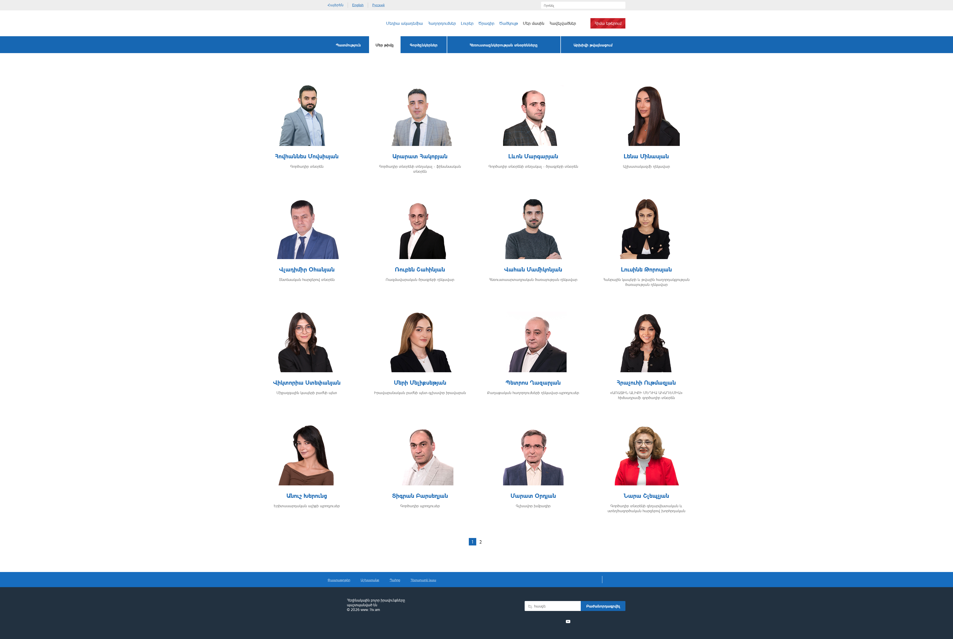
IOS (587, 621)
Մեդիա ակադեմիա (404, 23)
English (358, 5)
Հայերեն (335, 5)
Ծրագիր (486, 23)
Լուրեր (467, 23)
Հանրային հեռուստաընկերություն (335, 605)
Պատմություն (348, 44)
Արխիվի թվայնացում (593, 44)
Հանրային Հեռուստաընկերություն (346, 23)
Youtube (568, 621)
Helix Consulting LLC (349, 625)
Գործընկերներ (424, 44)
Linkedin (549, 621)
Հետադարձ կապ (423, 580)
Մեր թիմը (384, 44)
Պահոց (395, 580)
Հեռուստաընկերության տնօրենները (504, 44)
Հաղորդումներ (442, 23)
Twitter (541, 621)
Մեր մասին (533, 23)
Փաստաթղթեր (339, 580)
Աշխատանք (370, 580)
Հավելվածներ (562, 23)
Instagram (559, 621)
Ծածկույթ (508, 23)
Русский (378, 5)
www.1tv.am (370, 609)
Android (613, 621)
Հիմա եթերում (607, 23)
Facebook (533, 621)
